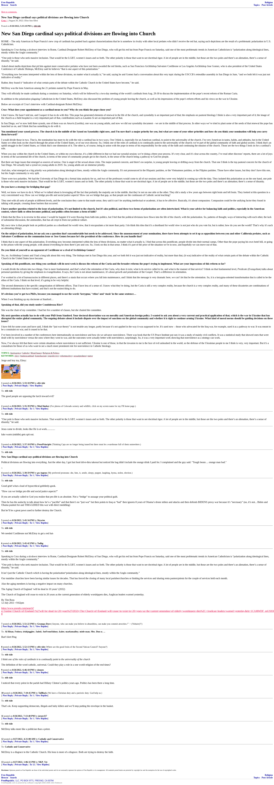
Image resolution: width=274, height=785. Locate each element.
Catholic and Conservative (51, 739)
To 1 (32, 409)
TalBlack (42, 693)
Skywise (41, 520)
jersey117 (42, 716)
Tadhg (40, 543)
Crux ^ (4, 20)
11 (2, 716)
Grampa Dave (44, 624)
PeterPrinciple (44, 444)
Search (13, 5)
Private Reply (21, 385)
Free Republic (8, 2)
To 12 (32, 764)
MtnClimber (43, 406)
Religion (269, 2)
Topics (257, 5)
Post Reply (8, 385)
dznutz (40, 670)
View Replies (36, 385)
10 (2, 693)
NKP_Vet (42, 762)
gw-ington (42, 473)
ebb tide (41, 383)
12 (2, 739)
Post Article (267, 5)
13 (2, 762)
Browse (4, 5)
